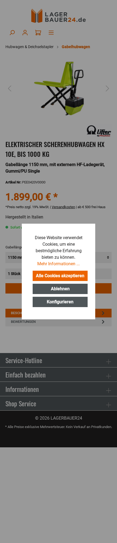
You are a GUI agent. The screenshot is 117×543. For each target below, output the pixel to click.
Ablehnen (60, 288)
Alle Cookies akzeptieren (60, 275)
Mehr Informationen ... (58, 263)
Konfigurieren (60, 301)
